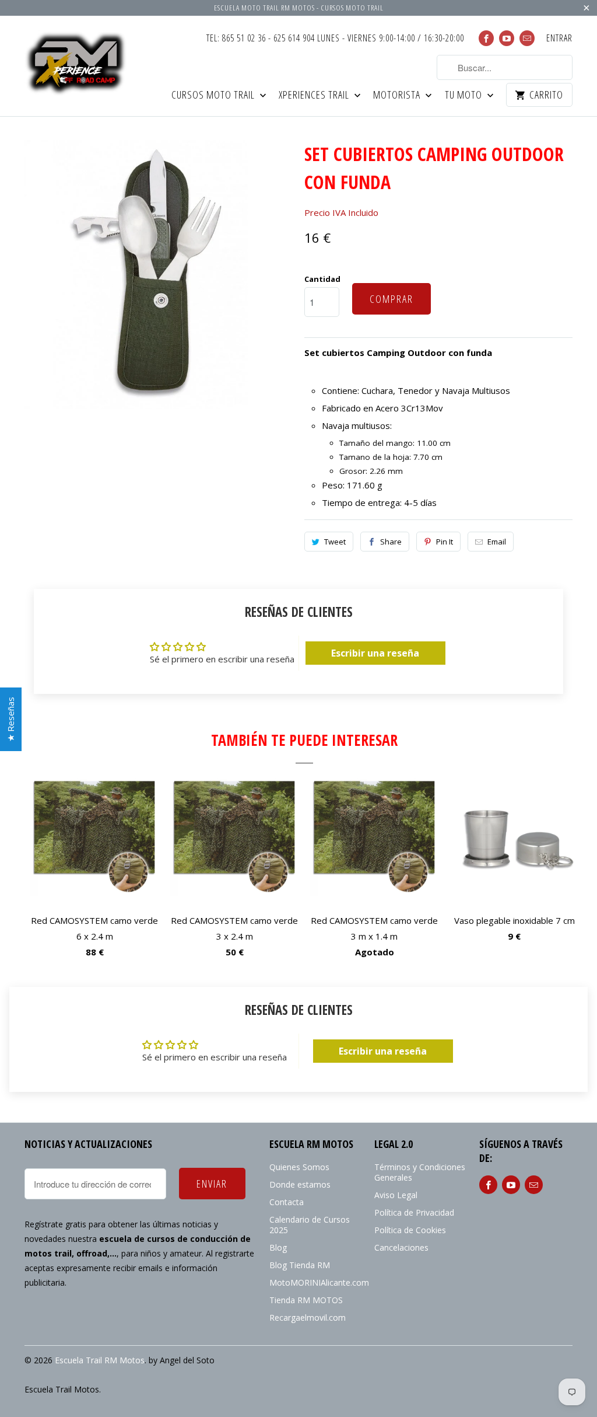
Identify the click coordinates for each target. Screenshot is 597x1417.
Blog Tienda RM (299, 1265)
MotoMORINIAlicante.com (319, 1282)
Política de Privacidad (414, 1212)
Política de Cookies (410, 1229)
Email (496, 541)
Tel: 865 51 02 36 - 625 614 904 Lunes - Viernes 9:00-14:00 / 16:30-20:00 (335, 38)
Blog (278, 1247)
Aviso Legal (395, 1194)
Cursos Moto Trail (214, 95)
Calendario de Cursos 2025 (309, 1224)
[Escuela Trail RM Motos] (76, 64)
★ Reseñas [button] (10, 719)
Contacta (286, 1201)
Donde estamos (300, 1184)
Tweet (335, 541)
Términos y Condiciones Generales (419, 1172)
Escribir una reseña (375, 653)
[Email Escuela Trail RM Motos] (527, 38)
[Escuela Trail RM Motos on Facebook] (486, 38)
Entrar (559, 38)
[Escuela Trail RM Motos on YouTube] (506, 38)
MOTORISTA (398, 95)
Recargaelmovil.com (307, 1317)
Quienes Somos (299, 1166)
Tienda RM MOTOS (306, 1300)
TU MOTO (464, 95)
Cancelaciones (401, 1247)
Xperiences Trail (315, 95)
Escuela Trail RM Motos (100, 1360)
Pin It (444, 541)
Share (391, 541)
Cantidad (322, 279)
